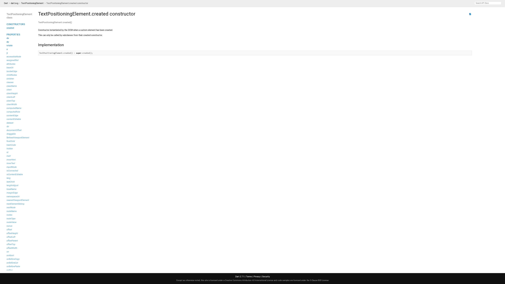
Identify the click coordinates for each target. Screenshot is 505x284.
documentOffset (14, 130)
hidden (10, 148)
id (7, 152)
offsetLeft (11, 237)
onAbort (10, 255)
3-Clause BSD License (319, 280)
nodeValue (11, 222)
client (9, 89)
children (10, 78)
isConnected (12, 170)
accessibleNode (14, 56)
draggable (11, 134)
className (12, 86)
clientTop (11, 101)
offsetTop (11, 244)
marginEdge (12, 193)
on (8, 251)
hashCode (11, 145)
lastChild (11, 182)
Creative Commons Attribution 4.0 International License (249, 280)
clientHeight (12, 93)
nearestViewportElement (18, 200)
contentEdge (12, 115)
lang (9, 178)
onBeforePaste (13, 266)
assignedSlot (12, 60)
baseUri (10, 67)
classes (10, 82)
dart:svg (14, 3)
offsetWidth (12, 248)
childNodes (12, 75)
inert (9, 156)
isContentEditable (15, 174)
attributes (11, 64)
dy (8, 42)
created (10, 28)
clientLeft (11, 97)
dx (8, 38)
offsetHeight (12, 233)
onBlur (10, 270)
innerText (11, 163)
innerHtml (11, 159)
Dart (6, 3)
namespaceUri (13, 196)
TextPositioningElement (32, 3)
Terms (249, 276)
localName (11, 189)
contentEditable (14, 119)
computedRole (13, 112)
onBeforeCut (12, 263)
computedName (14, 108)
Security (266, 276)
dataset (10, 123)
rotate (9, 45)
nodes (9, 215)
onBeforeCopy (13, 259)
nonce (9, 226)
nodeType (11, 218)
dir (8, 126)
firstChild (11, 141)
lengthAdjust (12, 185)
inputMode (12, 167)
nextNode (11, 207)
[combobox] (488, 3)
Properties (13, 34)
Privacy (257, 276)
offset (9, 229)
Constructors (16, 24)
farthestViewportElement (18, 137)
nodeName (12, 211)
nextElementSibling (15, 204)
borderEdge (12, 71)
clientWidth (12, 104)
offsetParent (12, 240)
